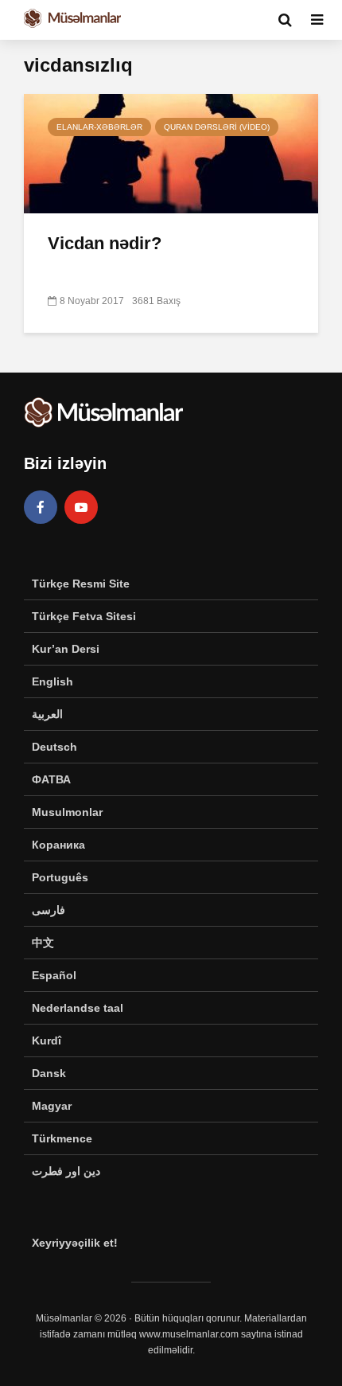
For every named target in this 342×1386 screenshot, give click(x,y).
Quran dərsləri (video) (217, 127)
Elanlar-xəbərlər (99, 127)
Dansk (49, 1073)
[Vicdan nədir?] (171, 152)
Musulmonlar (67, 812)
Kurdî (46, 1040)
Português (60, 877)
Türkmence (62, 1138)
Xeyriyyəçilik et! (75, 1242)
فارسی (48, 910)
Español (54, 975)
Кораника (58, 844)
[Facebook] (40, 507)
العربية (47, 714)
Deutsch (54, 746)
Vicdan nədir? (104, 243)
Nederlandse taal (77, 1007)
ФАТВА (51, 779)
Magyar (52, 1105)
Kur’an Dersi (65, 648)
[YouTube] (81, 507)
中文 (43, 942)
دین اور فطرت (66, 1171)
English (52, 681)
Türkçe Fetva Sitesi (84, 616)
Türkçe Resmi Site (81, 583)
